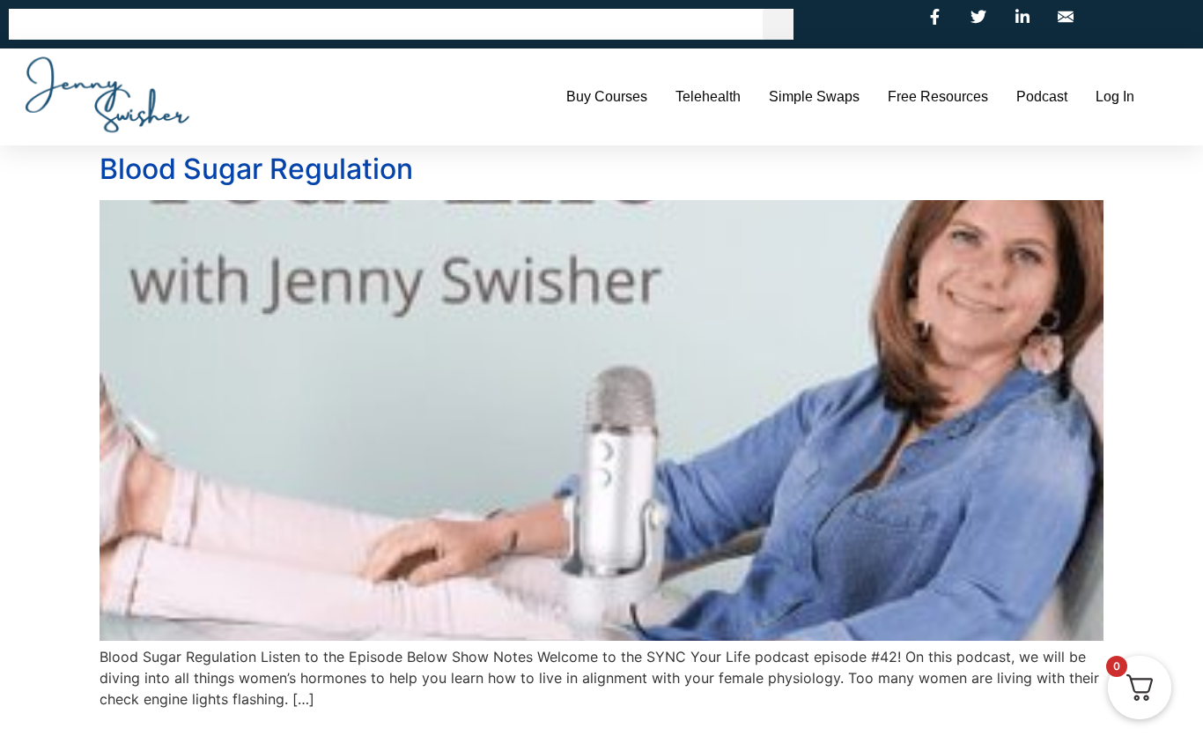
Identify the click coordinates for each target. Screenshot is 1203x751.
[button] (778, 24)
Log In (1115, 96)
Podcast (1041, 96)
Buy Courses (606, 96)
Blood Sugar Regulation (256, 169)
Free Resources (938, 96)
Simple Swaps (814, 96)
